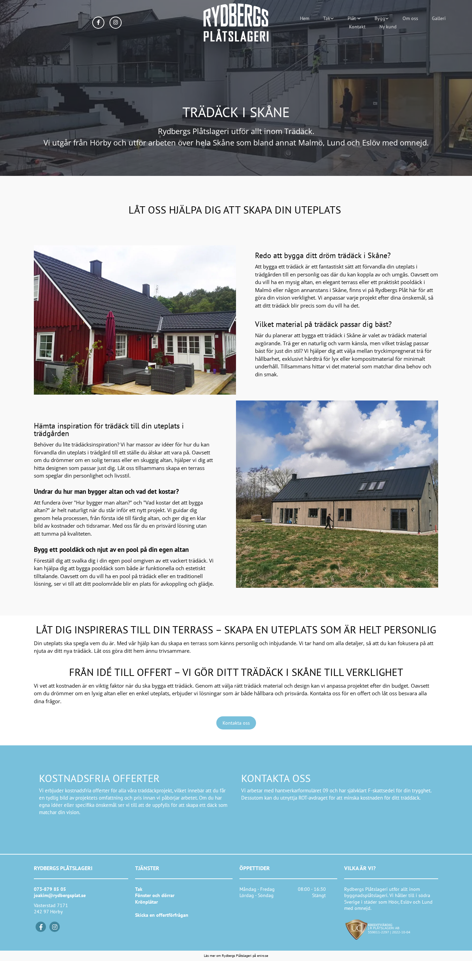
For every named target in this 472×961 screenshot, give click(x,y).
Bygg (380, 18)
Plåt (352, 18)
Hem (304, 18)
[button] (236, 722)
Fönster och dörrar (154, 895)
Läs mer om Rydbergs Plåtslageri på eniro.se (236, 955)
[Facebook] (41, 927)
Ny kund (388, 26)
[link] (328, 18)
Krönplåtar (146, 902)
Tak (326, 18)
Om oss (410, 18)
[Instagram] (54, 927)
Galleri (439, 18)
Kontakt (357, 26)
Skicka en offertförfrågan (161, 915)
